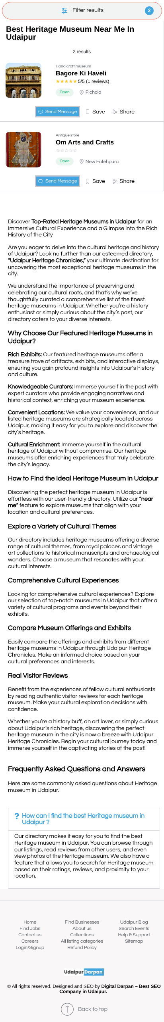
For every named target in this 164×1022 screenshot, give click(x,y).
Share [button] (127, 112)
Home (29, 922)
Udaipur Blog (134, 922)
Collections (82, 934)
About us (82, 928)
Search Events (134, 928)
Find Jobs (30, 928)
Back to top (92, 1009)
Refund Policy (81, 947)
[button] (95, 112)
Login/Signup (30, 947)
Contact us (29, 934)
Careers (30, 941)
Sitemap (134, 941)
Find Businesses (82, 922)
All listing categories (82, 941)
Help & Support (134, 934)
